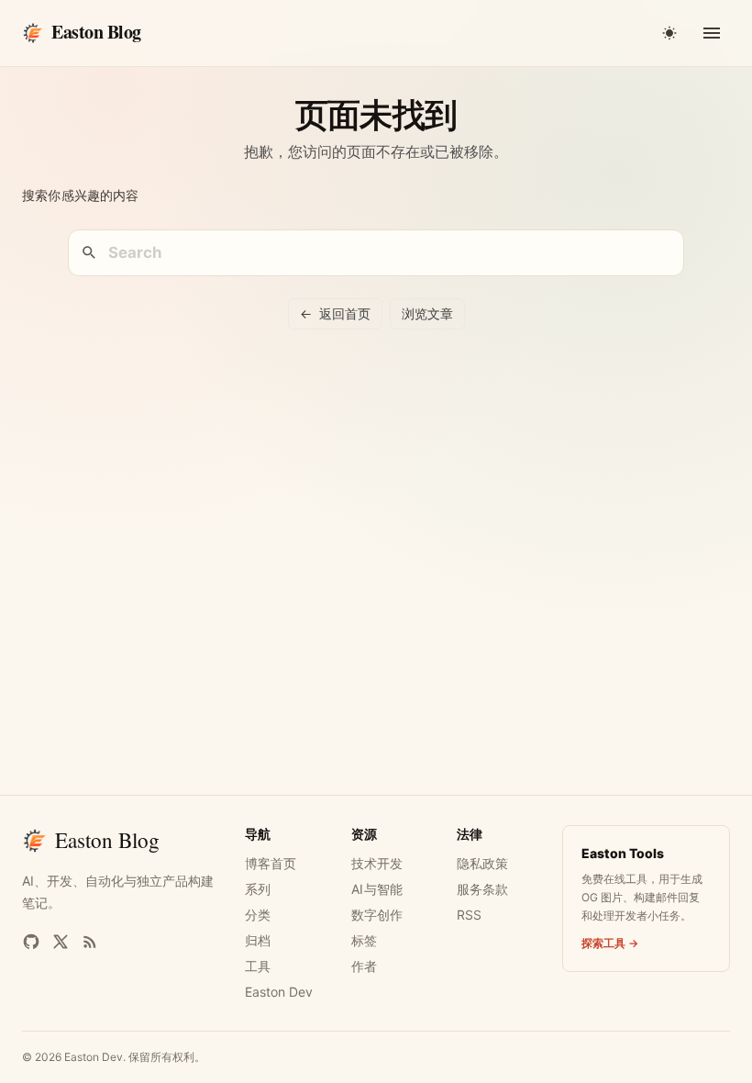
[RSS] (90, 941)
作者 (364, 966)
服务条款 (482, 889)
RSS (469, 914)
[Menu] (711, 33)
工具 (258, 966)
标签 (364, 940)
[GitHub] (31, 941)
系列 (258, 889)
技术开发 (377, 863)
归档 (258, 940)
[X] (60, 941)
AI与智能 (377, 889)
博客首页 (270, 863)
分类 (258, 914)
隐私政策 (482, 863)
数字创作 (377, 914)
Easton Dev (279, 991)
